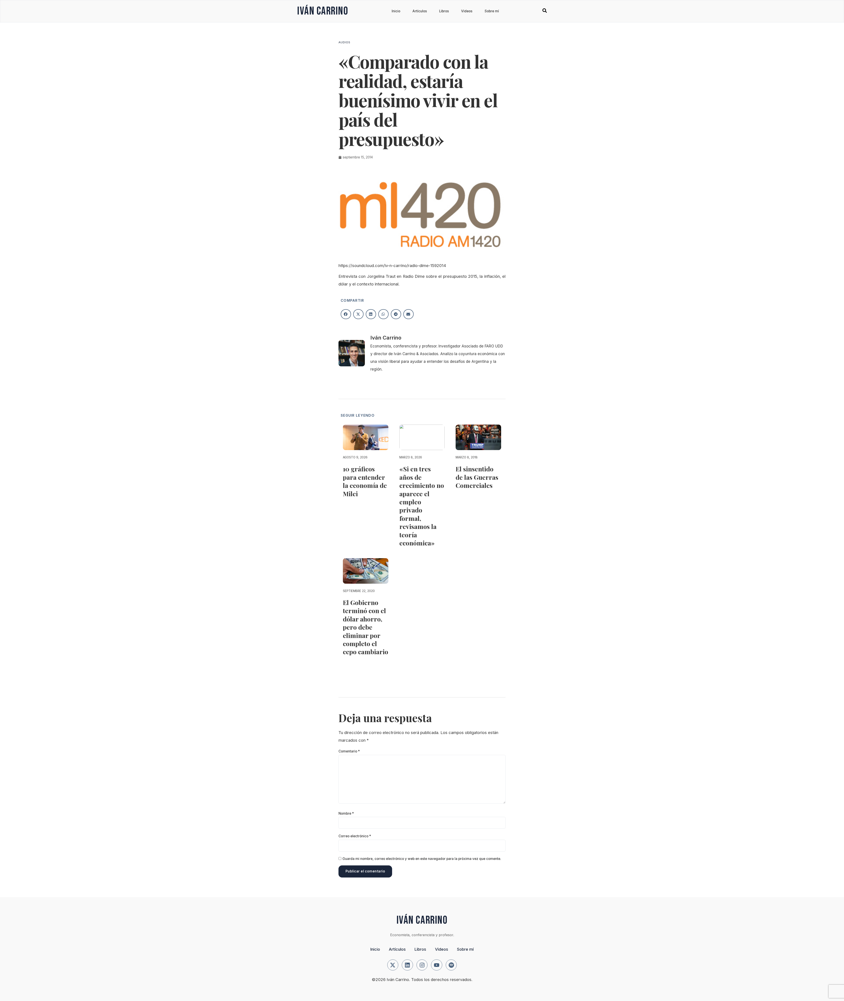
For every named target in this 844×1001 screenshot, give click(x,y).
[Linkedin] (407, 965)
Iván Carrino (322, 11)
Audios (344, 42)
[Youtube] (436, 965)
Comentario (349, 751)
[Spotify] (451, 965)
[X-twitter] (392, 965)
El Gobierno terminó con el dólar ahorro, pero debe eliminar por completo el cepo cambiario (365, 627)
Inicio (396, 11)
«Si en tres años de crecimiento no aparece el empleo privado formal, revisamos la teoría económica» (421, 506)
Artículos (420, 11)
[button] (346, 314)
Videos (466, 11)
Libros (444, 11)
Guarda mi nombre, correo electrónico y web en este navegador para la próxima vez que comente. (421, 858)
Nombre (346, 813)
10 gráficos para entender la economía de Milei (365, 481)
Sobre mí (492, 11)
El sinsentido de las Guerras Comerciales (477, 477)
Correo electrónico (354, 836)
